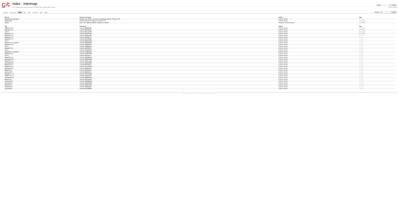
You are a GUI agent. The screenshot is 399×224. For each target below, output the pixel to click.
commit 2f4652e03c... (86, 44)
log (24, 12)
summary (13, 12)
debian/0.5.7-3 (9, 35)
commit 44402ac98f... (86, 35)
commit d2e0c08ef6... (86, 39)
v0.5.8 (6, 32)
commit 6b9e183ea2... (86, 79)
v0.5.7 (6, 41)
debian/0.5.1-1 (9, 66)
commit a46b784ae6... (86, 57)
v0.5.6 (6, 46)
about (5, 12)
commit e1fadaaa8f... (86, 75)
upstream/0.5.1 (9, 68)
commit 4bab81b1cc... (86, 72)
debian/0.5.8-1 (9, 30)
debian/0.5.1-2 (9, 64)
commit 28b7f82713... (86, 37)
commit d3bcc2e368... (86, 32)
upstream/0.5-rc (9, 77)
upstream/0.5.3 (9, 59)
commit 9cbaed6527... (86, 50)
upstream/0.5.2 (9, 63)
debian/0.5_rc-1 (9, 75)
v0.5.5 (6, 50)
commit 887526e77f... (86, 64)
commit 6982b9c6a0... (86, 77)
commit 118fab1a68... (86, 86)
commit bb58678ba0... (86, 59)
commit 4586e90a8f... (86, 28)
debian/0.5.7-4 (9, 33)
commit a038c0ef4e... (86, 70)
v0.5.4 (6, 55)
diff (41, 12)
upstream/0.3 (9, 83)
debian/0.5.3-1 (9, 57)
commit (35, 12)
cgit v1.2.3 (192, 93)
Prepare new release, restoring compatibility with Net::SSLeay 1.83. (100, 19)
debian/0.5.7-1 (9, 39)
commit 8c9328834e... (86, 88)
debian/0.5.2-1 (9, 61)
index (16, 4)
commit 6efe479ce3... (86, 33)
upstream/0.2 (9, 86)
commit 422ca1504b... (86, 66)
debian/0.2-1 (8, 85)
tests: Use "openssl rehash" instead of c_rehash (94, 22)
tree (29, 12)
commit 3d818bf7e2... (86, 48)
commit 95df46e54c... (86, 68)
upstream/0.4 (9, 81)
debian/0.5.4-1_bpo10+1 (12, 52)
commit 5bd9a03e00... (86, 42)
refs (20, 12)
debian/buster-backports (12, 19)
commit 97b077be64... (86, 74)
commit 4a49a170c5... (86, 85)
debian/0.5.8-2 (9, 28)
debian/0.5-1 (8, 70)
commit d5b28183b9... (86, 83)
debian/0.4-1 (8, 79)
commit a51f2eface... (86, 55)
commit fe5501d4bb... (86, 63)
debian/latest (8, 21)
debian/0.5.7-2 (9, 37)
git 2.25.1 (198, 93)
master (7, 22)
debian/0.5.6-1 (9, 44)
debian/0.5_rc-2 (9, 74)
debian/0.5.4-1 (9, 53)
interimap (30, 4)
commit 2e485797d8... (86, 53)
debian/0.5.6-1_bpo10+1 (12, 42)
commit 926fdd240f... (86, 30)
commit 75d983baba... (86, 46)
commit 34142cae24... (86, 61)
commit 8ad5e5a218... (86, 41)
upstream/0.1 (9, 88)
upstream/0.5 (9, 72)
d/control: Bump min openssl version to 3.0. (93, 21)
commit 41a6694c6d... (86, 81)
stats (46, 12)
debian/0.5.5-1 (9, 48)
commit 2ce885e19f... (86, 52)
